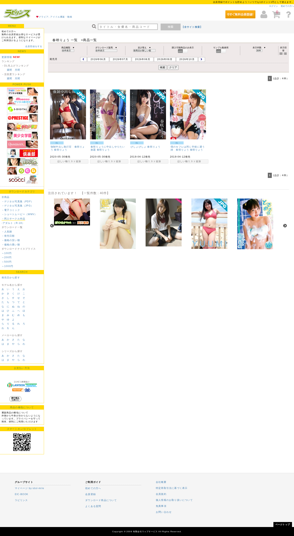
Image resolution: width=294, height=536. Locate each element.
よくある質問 (93, 506)
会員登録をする (33, 46)
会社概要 (161, 482)
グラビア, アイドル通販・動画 (55, 17)
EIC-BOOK (21, 494)
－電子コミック (11, 210)
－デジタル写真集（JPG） (17, 205)
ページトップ (282, 524)
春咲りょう (60, 149)
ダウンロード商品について (101, 500)
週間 (9, 69)
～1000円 (7, 266)
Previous (52, 226)
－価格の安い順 (11, 240)
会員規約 (161, 494)
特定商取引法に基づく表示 (171, 488)
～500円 (7, 261)
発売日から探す (11, 277)
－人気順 (7, 231)
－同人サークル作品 (13, 218)
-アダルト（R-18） (13, 223)
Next (285, 226)
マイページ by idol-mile (29, 488)
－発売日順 (8, 235)
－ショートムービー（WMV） (19, 214)
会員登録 (90, 494)
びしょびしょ (138, 146)
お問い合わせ (164, 512)
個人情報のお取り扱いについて (174, 500)
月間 (17, 69)
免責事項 (161, 506)
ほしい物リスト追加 (69, 161)
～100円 (7, 253)
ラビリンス (21, 500)
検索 (170, 26)
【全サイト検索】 (192, 27)
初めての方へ (287, 6)
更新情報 (7, 57)
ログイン (273, 6)
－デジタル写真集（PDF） (18, 201)
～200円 (7, 257)
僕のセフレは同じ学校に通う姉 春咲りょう (188, 148)
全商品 (6, 197)
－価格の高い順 (11, 244)
